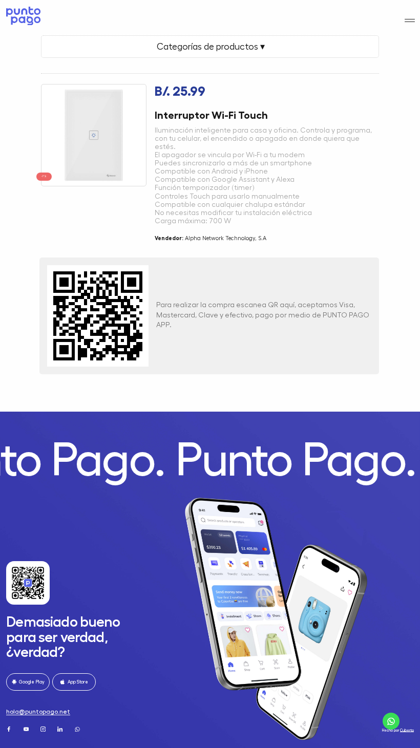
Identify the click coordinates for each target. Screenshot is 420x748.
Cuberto (407, 730)
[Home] (22, 16)
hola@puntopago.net (38, 712)
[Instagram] (43, 728)
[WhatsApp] (78, 728)
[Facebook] (9, 728)
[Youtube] (27, 728)
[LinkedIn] (60, 728)
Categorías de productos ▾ (210, 46)
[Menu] (410, 20)
